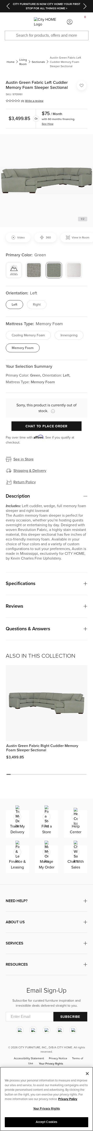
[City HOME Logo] (46, 22)
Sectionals (38, 62)
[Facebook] (33, 1030)
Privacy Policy (67, 1099)
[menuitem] (7, 22)
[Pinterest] (60, 1030)
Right (37, 305)
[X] (46, 1030)
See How (47, 124)
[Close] (87, 1073)
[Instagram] (20, 1030)
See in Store (23, 459)
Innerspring (69, 335)
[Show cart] (85, 22)
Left (14, 305)
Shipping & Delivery (29, 470)
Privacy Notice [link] (58, 1058)
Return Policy (24, 482)
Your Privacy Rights (51, 1063)
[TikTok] (73, 1030)
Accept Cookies (46, 1122)
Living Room (23, 62)
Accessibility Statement (29, 1058)
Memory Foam (23, 348)
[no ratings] (13, 100)
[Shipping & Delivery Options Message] (51, 411)
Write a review (34, 100)
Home (11, 62)
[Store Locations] (23, 22)
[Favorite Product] (81, 85)
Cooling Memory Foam (28, 335)
